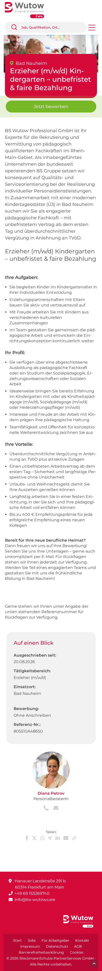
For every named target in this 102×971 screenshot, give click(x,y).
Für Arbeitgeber (55, 940)
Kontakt (82, 940)
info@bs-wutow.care (35, 899)
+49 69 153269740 (32, 893)
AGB (78, 946)
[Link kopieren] (74, 838)
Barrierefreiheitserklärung (41, 952)
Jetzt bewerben (51, 106)
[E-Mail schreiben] (54, 808)
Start (17, 940)
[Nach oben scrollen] (94, 964)
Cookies (76, 952)
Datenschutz (57, 946)
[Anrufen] (47, 808)
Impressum (30, 946)
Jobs (32, 940)
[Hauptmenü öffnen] (91, 29)
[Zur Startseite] (28, 9)
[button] (16, 27)
